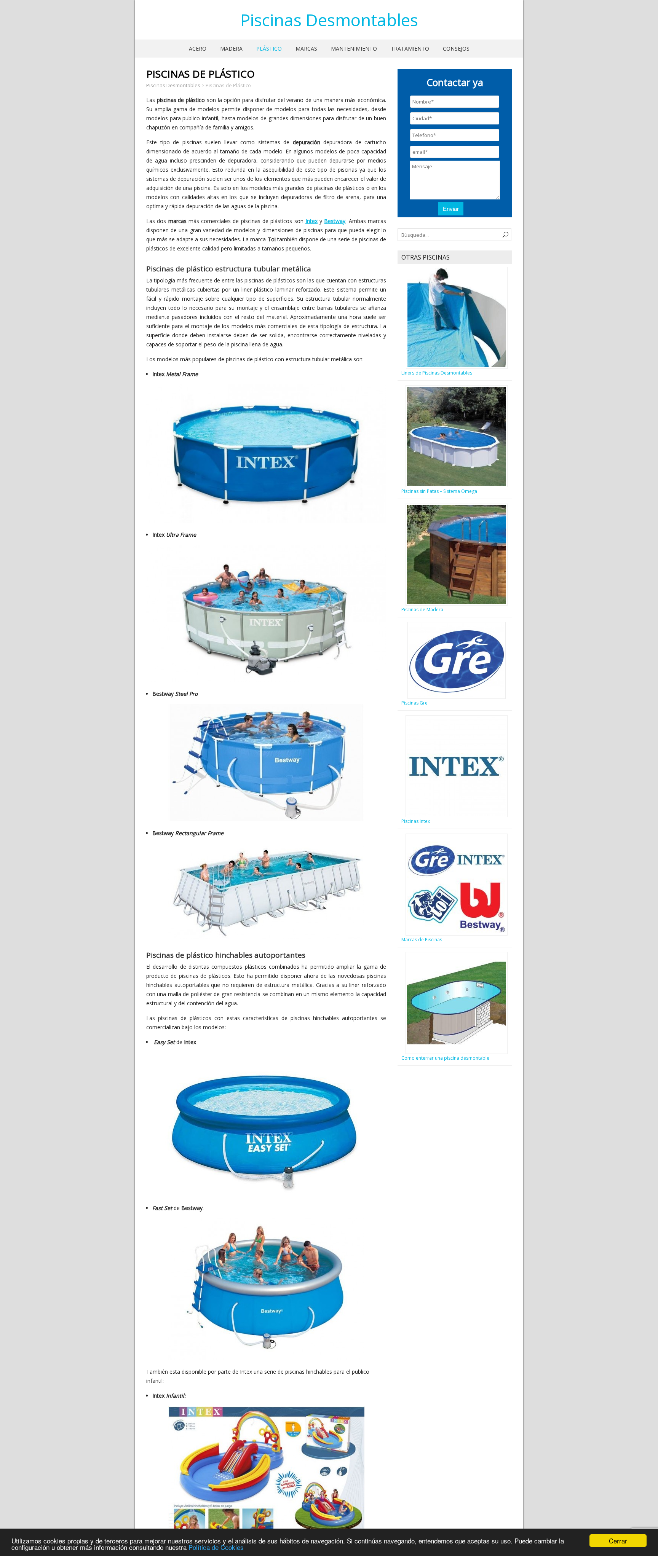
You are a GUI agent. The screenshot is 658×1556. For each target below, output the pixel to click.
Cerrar (618, 1540)
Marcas (306, 48)
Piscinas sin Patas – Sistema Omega (439, 491)
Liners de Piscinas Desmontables (436, 373)
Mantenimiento (354, 48)
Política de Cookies (216, 1547)
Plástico (269, 48)
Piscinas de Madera (422, 609)
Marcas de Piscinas (421, 939)
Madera (231, 48)
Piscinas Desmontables (329, 19)
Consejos (456, 48)
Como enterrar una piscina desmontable (445, 1058)
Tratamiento (410, 48)
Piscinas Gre (414, 703)
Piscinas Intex (415, 821)
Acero (197, 48)
